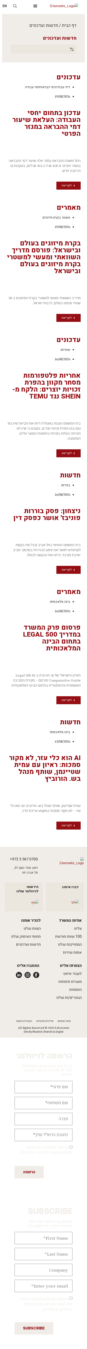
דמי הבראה (48, 87)
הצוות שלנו (32, 928)
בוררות (65, 485)
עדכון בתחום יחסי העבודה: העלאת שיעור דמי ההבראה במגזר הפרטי (46, 123)
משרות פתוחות (70, 982)
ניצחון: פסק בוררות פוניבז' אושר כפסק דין (47, 514)
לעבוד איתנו (72, 974)
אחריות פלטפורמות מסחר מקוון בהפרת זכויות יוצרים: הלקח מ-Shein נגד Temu (46, 386)
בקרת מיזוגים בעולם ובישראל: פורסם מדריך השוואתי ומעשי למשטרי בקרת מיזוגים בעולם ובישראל (44, 257)
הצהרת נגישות (24, 1021)
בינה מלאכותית (60, 601)
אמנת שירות (72, 952)
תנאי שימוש (64, 1021)
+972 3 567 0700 (24, 859)
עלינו (78, 928)
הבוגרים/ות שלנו (69, 997)
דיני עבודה (63, 87)
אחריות (65, 349)
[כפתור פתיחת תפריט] (35, 6)
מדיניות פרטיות (44, 1021)
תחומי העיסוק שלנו (26, 936)
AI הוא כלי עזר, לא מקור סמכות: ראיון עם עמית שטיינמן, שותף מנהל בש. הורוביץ (45, 768)
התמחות (75, 989)
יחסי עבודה (33, 87)
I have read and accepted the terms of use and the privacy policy (45, 1304)
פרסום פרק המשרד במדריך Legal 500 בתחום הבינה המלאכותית (52, 638)
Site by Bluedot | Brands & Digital (43, 1032)
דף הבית (69, 25)
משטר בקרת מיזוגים (56, 217)
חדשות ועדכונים (28, 944)
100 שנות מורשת (68, 936)
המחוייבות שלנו (70, 944)
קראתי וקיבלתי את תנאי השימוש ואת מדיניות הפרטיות (46, 1150)
